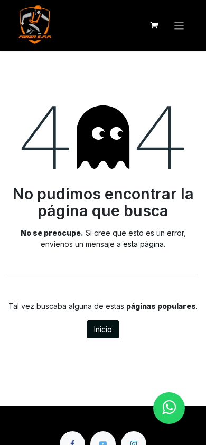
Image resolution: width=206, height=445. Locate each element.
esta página (143, 243)
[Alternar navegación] (179, 25)
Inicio (103, 329)
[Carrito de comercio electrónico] (154, 25)
